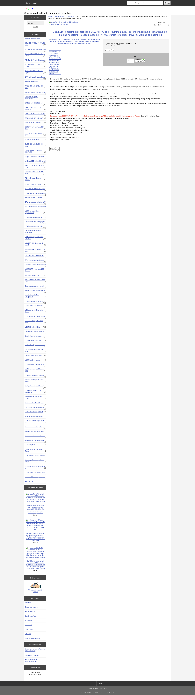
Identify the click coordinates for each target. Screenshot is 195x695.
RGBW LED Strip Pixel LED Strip (35, 321)
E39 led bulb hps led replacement (35, 97)
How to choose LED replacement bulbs (31, 660)
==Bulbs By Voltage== (32, 39)
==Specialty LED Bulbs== (33, 197)
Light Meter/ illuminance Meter (35, 456)
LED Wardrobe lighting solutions (35, 193)
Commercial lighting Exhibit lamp (35, 350)
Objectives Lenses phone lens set (35, 467)
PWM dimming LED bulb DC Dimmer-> (35, 237)
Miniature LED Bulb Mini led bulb (35, 161)
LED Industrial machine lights (35, 365)
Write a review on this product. (35, 591)
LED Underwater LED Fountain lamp (35, 370)
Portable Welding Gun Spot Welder (35, 380)
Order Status (29, 629)
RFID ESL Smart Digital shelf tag (35, 421)
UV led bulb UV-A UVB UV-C (35, 306)
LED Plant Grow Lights (35, 360)
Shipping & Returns (31, 607)
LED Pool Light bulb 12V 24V (35, 375)
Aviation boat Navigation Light (35, 432)
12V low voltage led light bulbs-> (35, 49)
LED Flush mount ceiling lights (35, 222)
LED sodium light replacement (35, 345)
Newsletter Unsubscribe (32, 638)
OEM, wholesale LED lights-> (35, 386)
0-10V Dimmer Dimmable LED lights (35, 250)
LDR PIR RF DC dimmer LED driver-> (35, 270)
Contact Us (28, 625)
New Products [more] (35, 487)
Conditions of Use (31, 616)
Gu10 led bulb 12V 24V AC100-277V (35, 134)
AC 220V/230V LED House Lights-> (35, 71)
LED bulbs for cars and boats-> (35, 301)
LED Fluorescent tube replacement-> (35, 212)
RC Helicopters (35, 445)
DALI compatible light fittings (35, 260)
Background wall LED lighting (35, 403)
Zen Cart (111, 692)
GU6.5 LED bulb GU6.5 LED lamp (35, 145)
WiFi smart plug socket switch (35, 291)
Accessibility (29, 620)
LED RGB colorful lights (35, 327)
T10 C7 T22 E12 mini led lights (35, 189)
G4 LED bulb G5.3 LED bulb (35, 103)
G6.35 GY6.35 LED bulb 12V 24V (35, 128)
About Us (28, 603)
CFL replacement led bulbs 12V (35, 202)
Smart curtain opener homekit (35, 286)
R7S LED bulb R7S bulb (35, 184)
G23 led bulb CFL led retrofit (35, 118)
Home (28, 3)
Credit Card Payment (32, 655)
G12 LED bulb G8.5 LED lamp (35, 114)
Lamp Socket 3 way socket (35, 412)
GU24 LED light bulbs (35, 139)
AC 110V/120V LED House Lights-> (35, 65)
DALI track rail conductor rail (35, 256)
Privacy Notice (30, 611)
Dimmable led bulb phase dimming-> (35, 231)
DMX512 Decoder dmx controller (35, 265)
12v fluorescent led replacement (35, 207)
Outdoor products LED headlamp (64, 16)
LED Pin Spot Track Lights (35, 355)
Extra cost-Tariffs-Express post (35, 477)
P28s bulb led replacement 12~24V (35, 179)
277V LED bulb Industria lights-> (35, 77)
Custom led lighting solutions (35, 407)
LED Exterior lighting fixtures (35, 332)
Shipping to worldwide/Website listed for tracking (35, 650)
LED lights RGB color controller (35, 317)
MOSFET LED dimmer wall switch (35, 244)
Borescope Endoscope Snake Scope (35, 461)
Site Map (28, 634)
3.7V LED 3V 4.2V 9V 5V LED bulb (35, 44)
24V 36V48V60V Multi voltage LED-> (35, 55)
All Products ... (30, 481)
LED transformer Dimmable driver (35, 311)
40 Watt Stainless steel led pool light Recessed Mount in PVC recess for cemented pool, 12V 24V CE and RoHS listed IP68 (35, 536)
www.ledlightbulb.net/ (96, 692)
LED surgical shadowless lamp (35, 473)
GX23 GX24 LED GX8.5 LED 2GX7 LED (35, 151)
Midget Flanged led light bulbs (35, 157)
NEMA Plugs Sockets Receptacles (35, 296)
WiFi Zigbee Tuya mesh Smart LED (35, 280)
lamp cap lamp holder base (35, 416)
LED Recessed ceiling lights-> (35, 226)
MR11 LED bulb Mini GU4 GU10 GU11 (35, 166)
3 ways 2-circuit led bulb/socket (35, 92)
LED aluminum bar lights (35, 340)
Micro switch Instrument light (35, 440)
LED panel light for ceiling (35, 217)
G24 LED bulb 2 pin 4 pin (35, 122)
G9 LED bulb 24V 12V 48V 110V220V (35, 108)
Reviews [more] (35, 578)
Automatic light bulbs (35, 275)
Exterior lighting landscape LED (35, 336)
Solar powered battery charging (35, 427)
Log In (35, 3)
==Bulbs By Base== (31, 81)
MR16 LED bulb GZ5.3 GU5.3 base (35, 172)
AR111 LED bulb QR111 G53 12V (35, 87)
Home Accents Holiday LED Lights (35, 397)
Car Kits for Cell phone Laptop (35, 436)
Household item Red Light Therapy (35, 450)
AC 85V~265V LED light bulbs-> (35, 60)
